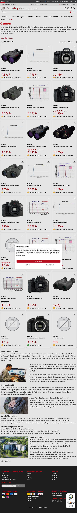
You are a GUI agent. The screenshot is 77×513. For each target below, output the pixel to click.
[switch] (71, 506)
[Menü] (74, 494)
